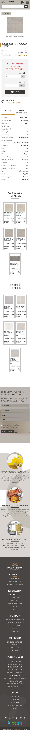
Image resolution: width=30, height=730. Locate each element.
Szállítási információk (15, 664)
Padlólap (7, 13)
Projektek (15, 645)
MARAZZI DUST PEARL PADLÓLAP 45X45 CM (20, 239)
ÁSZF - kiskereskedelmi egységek (15, 678)
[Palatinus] (27, 2)
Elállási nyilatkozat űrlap (15, 670)
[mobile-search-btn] (26, 6)
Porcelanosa (15, 650)
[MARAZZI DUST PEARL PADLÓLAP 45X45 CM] (21, 233)
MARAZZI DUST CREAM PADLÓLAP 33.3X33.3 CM (8, 214)
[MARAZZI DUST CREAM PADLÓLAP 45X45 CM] (21, 208)
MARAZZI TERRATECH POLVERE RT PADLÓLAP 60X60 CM (14, 361)
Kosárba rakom (6, 222)
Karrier (15, 708)
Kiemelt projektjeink (15, 705)
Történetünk (15, 697)
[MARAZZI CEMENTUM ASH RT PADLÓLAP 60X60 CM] (9, 326)
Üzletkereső (15, 578)
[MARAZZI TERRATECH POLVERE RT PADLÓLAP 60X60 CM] (15, 353)
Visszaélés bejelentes (15, 686)
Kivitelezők (15, 648)
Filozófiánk (15, 700)
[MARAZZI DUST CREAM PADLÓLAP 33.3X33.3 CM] (9, 208)
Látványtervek (15, 625)
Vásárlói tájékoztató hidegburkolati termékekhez (15, 682)
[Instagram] (24, 718)
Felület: (21, 73)
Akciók (15, 606)
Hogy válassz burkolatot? (15, 623)
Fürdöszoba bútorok (15, 603)
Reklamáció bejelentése (15, 584)
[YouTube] (21, 718)
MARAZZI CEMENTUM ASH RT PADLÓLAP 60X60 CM (8, 333)
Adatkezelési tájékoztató (15, 673)
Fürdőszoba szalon (15, 595)
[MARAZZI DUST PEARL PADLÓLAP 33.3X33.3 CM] (9, 233)
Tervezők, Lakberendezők (15, 642)
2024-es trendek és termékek (15, 620)
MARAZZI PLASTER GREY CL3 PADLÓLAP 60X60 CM (21, 333)
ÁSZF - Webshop (15, 675)
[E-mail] (6, 718)
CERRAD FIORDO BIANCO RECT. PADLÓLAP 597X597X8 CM (8, 306)
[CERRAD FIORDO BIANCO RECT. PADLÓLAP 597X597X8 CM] (9, 300)
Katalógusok (15, 631)
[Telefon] (10, 718)
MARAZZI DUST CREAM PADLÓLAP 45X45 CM (20, 214)
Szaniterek (15, 601)
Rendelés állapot (15, 661)
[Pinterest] (17, 718)
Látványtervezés (15, 581)
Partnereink (15, 702)
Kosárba (16, 92)
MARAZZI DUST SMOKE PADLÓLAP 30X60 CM (14, 265)
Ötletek (15, 628)
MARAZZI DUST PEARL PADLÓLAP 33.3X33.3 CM (8, 239)
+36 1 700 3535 (13, 102)
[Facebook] (13, 718)
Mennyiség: (22, 82)
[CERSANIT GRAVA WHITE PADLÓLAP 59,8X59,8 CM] (21, 300)
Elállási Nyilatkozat (15, 667)
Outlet (15, 609)
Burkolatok (15, 598)
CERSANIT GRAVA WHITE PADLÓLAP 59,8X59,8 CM (20, 306)
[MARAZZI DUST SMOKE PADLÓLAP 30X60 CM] (15, 258)
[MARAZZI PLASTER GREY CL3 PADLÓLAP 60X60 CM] (21, 326)
